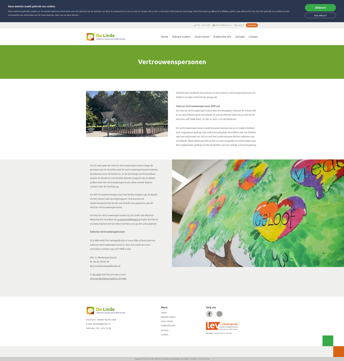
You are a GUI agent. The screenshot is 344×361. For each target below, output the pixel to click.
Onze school (202, 36)
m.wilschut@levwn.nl (128, 219)
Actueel (240, 36)
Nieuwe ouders (181, 36)
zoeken (241, 25)
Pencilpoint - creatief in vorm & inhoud (195, 359)
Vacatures (252, 25)
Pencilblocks (166, 359)
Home (164, 36)
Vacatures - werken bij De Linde (101, 319)
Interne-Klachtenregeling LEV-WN (108, 278)
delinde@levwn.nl (224, 25)
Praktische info (222, 36)
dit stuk (97, 274)
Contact (253, 36)
